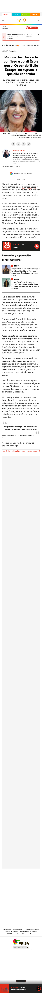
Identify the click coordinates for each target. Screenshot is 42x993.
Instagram (7, 880)
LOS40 (6, 14)
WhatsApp (23, 144)
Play (39, 988)
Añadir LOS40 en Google (23, 173)
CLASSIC (16, 14)
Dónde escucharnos (28, 934)
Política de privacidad (32, 929)
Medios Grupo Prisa (21, 947)
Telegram (29, 144)
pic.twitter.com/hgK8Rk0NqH (24, 429)
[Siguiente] (38, 45)
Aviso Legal (7, 929)
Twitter (18, 144)
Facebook (13, 144)
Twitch (30, 880)
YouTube (16, 880)
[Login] (39, 20)
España (5, 28)
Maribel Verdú (32, 451)
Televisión (12, 51)
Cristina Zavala (19, 150)
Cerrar (38, 35)
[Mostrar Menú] (3, 20)
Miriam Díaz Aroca (18, 451)
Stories (35, 880)
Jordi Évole (6, 451)
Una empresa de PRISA (21, 941)
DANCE (24, 14)
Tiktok (12, 880)
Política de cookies (11, 931)
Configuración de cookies (28, 931)
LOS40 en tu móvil (13, 934)
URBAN (34, 14)
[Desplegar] (21, 980)
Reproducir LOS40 (36, 246)
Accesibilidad (17, 929)
